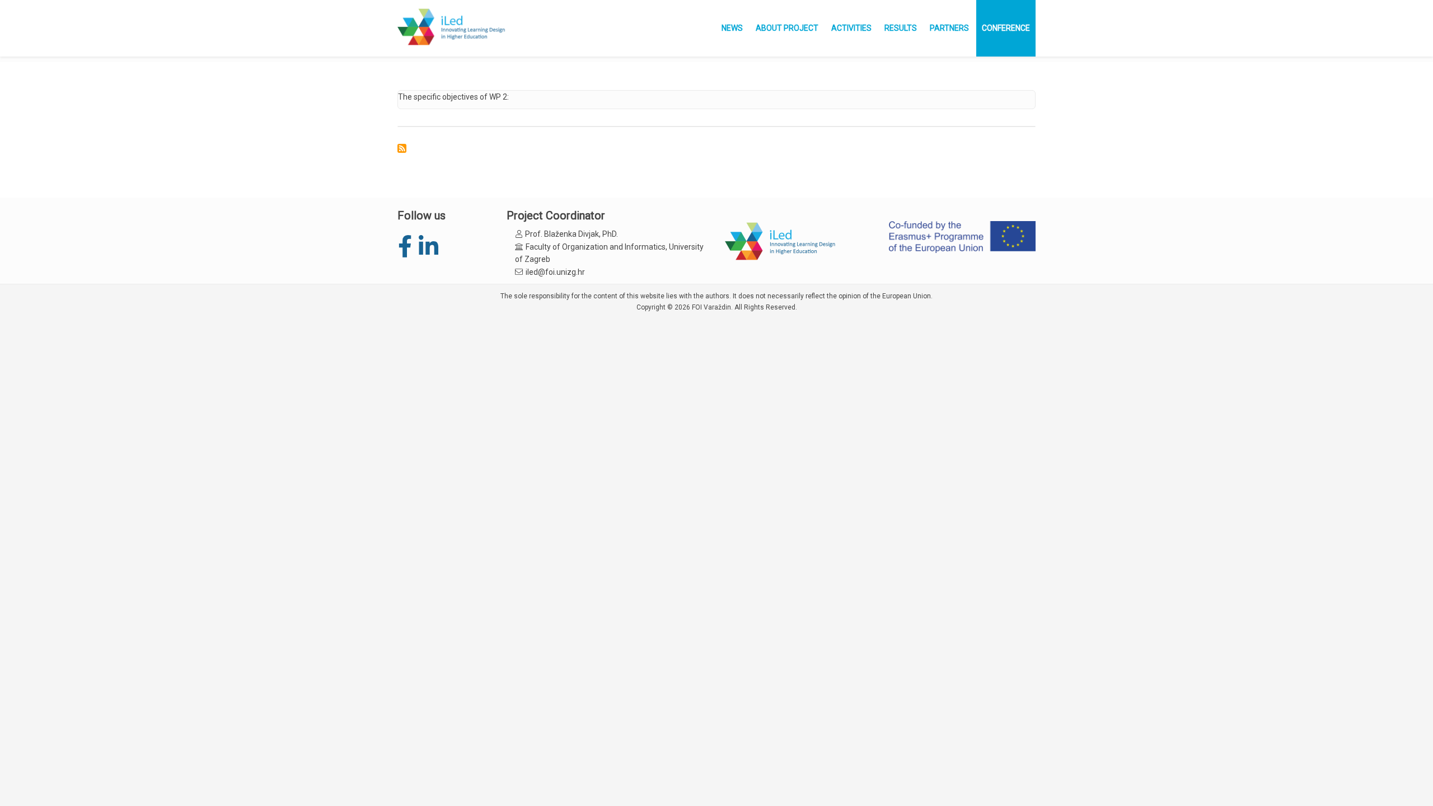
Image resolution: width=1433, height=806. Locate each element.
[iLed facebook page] (404, 247)
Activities (851, 28)
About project (787, 28)
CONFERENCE (1006, 28)
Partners (949, 28)
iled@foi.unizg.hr (555, 272)
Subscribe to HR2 (401, 148)
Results (900, 28)
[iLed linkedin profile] (428, 247)
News (732, 28)
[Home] (452, 28)
